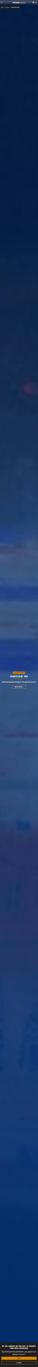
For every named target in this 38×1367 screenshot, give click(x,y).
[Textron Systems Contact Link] (33, 2)
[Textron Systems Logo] (19, 3)
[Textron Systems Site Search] (36, 2)
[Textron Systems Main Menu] (1, 2)
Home (2, 7)
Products (7, 7)
